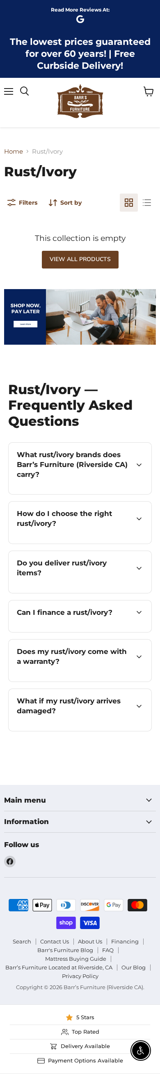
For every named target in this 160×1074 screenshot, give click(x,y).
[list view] (147, 203)
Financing (125, 941)
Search (22, 941)
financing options (80, 631)
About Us (90, 941)
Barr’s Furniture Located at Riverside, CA (58, 967)
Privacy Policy (80, 976)
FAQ (108, 950)
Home (13, 151)
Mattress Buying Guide (75, 958)
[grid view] (129, 203)
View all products (80, 259)
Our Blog (133, 967)
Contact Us (54, 941)
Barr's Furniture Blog (65, 950)
